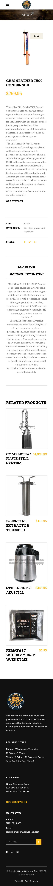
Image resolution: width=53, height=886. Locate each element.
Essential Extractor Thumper (17, 525)
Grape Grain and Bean (28, 871)
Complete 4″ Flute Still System (18, 458)
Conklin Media (31, 881)
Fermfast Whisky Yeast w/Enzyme (20, 655)
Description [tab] (26, 267)
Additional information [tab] (26, 274)
